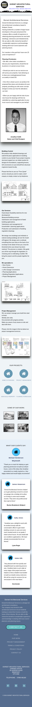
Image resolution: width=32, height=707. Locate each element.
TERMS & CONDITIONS (16, 645)
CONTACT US (16, 652)
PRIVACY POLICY (16, 649)
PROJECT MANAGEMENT (16, 642)
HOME (16, 635)
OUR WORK (16, 638)
